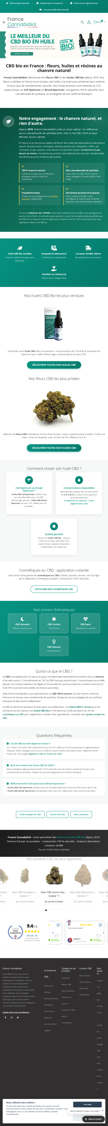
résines (87, 706)
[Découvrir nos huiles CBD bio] (54, 323)
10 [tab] (68, 910)
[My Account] (89, 22)
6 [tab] (56, 910)
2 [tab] (43, 910)
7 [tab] (59, 910)
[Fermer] (102, 1110)
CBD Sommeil (84, 975)
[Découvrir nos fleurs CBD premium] (54, 406)
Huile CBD (66, 978)
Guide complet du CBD (30, 814)
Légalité (47, 1030)
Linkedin (18, 1017)
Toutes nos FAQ (57, 814)
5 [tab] (52, 910)
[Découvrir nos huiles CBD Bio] (54, 44)
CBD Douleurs (84, 982)
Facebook (5, 1017)
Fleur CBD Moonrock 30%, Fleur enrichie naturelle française (54, 892)
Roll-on (64, 1016)
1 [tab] (40, 910)
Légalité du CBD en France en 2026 (45, 753)
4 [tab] (49, 910)
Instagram (11, 1017)
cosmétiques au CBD (13, 714)
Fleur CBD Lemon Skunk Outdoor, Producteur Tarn (25, 892)
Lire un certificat (50, 1024)
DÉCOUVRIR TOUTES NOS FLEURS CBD (54, 448)
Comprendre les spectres (75, 500)
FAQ (98, 1057)
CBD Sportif (83, 988)
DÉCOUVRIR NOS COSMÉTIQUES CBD (54, 589)
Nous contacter (81, 814)
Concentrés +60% (68, 1010)
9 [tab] (65, 910)
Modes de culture (51, 998)
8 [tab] (62, 910)
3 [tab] (46, 910)
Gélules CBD (66, 984)
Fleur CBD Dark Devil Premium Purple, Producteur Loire (83, 892)
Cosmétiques (67, 1023)
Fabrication (48, 1005)
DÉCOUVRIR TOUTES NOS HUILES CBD (54, 365)
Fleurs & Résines (68, 991)
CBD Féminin (84, 995)
